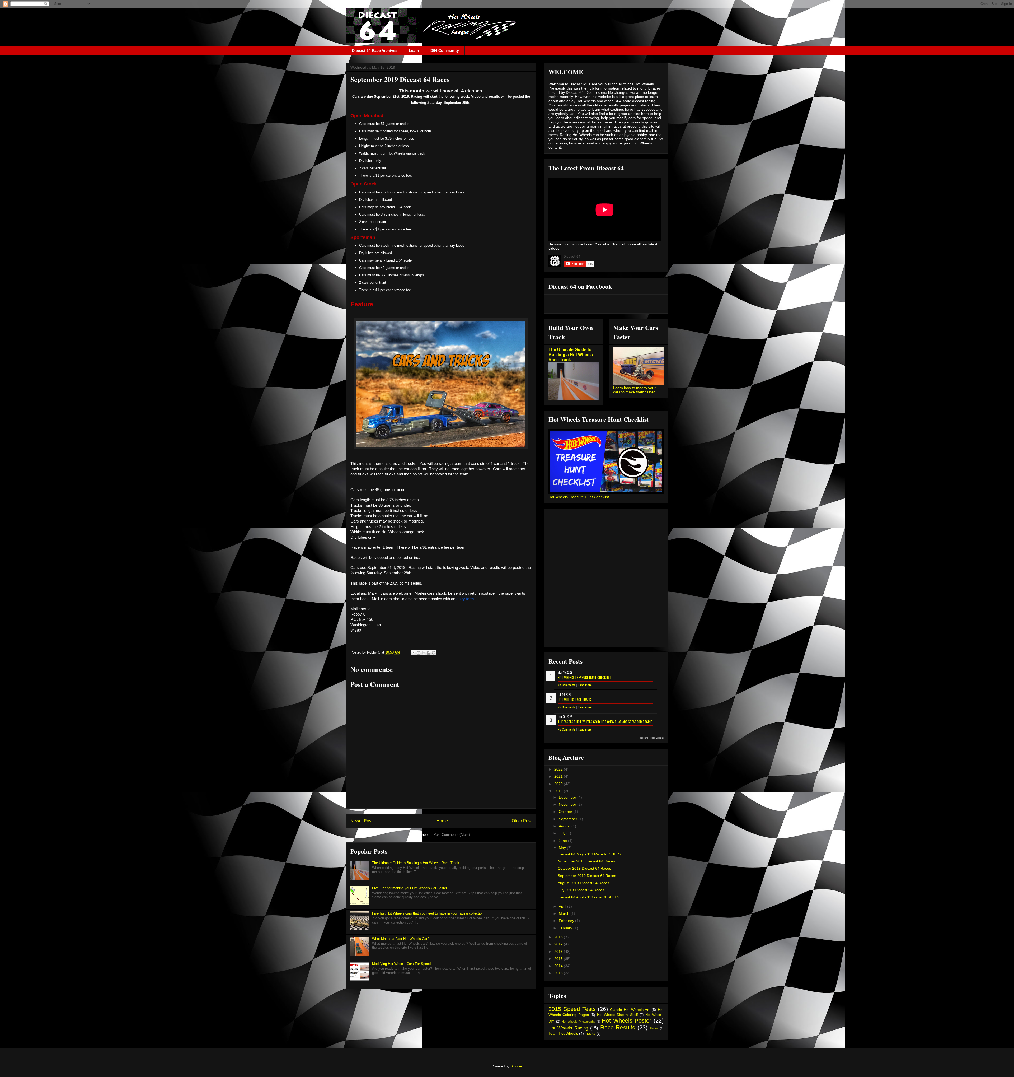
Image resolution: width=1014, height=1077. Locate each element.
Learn (414, 50)
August (565, 826)
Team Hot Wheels (563, 1033)
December (568, 797)
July (562, 833)
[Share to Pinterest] (433, 652)
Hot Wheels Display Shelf (617, 1015)
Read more (585, 685)
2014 (559, 966)
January (566, 928)
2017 (559, 944)
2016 (559, 951)
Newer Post (361, 821)
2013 (559, 973)
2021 (559, 776)
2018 (559, 937)
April (563, 906)
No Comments (566, 685)
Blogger (516, 1066)
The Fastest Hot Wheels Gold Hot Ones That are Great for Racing (605, 721)
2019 (559, 791)
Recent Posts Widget (652, 737)
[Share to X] (423, 652)
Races (654, 1028)
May (563, 848)
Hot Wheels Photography (578, 1021)
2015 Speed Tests (572, 1009)
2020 (559, 784)
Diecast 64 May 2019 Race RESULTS (589, 854)
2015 (559, 959)
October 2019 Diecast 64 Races (584, 868)
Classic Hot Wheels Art (630, 1010)
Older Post (522, 821)
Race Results (617, 1027)
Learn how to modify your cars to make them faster (634, 390)
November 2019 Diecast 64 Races (586, 861)
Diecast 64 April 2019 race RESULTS (588, 897)
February (567, 921)
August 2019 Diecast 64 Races (583, 883)
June (563, 840)
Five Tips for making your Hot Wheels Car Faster (409, 888)
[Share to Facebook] (428, 652)
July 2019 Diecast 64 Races (581, 890)
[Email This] (413, 652)
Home (442, 821)
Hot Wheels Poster (626, 1020)
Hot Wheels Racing (568, 1028)
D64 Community (444, 50)
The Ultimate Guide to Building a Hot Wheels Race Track (415, 863)
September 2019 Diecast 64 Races (587, 876)
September (568, 819)
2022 (559, 769)
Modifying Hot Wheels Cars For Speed (401, 964)
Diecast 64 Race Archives (374, 50)
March (564, 913)
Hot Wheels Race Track (574, 699)
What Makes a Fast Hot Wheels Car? (400, 939)
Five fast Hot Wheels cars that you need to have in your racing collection (427, 913)
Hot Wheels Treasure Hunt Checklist (578, 497)
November (568, 804)
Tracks (590, 1034)
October (566, 811)
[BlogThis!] (418, 652)
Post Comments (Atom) (452, 835)
